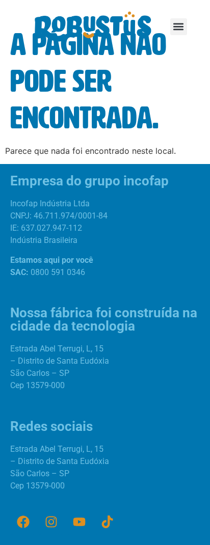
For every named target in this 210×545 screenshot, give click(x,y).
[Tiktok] (107, 522)
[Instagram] (51, 522)
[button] (178, 26)
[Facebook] (23, 522)
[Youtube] (79, 522)
